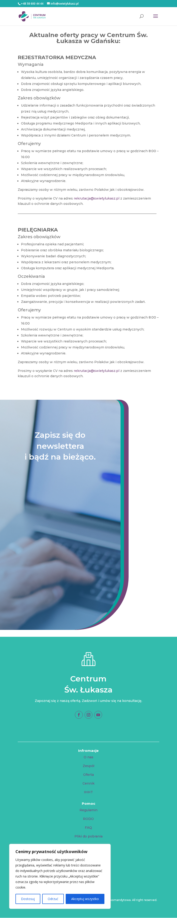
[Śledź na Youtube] (98, 715)
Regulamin (88, 810)
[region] (60, 876)
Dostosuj (28, 899)
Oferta (88, 775)
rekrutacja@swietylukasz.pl (96, 198)
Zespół (88, 766)
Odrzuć (53, 899)
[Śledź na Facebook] (79, 715)
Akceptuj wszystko (85, 899)
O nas (88, 757)
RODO (88, 819)
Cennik (88, 783)
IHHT (88, 792)
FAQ (88, 827)
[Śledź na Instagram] (88, 715)
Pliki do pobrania (88, 836)
